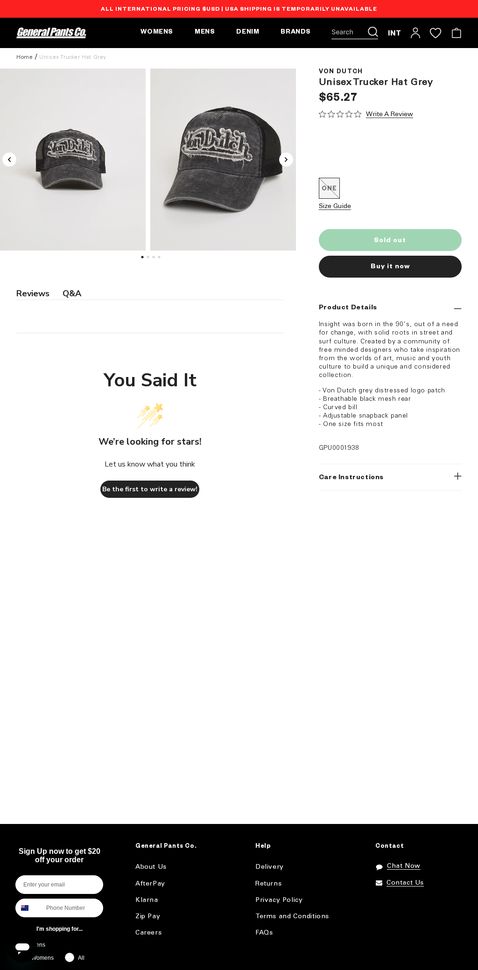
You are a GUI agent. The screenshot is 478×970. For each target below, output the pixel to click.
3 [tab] (154, 259)
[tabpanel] (223, 160)
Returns (268, 884)
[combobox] (29, 908)
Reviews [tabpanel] (32, 293)
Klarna (146, 900)
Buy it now (390, 267)
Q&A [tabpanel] (72, 293)
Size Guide (335, 206)
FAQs (264, 933)
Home (24, 57)
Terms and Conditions (292, 917)
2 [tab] (149, 259)
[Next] (286, 160)
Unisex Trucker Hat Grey (72, 57)
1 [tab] (143, 259)
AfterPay (150, 884)
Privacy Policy (278, 900)
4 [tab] (160, 259)
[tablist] (150, 294)
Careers (148, 933)
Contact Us (405, 883)
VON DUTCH (341, 72)
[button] (355, 33)
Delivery (269, 867)
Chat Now (404, 866)
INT (394, 32)
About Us (151, 867)
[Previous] (9, 160)
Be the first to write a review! (149, 489)
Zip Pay (147, 917)
